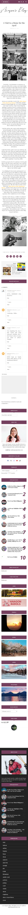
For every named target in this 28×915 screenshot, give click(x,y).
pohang (4, 883)
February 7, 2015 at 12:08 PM (14, 291)
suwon (4, 891)
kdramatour (6, 874)
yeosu (4, 900)
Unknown (9, 309)
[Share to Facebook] (7, 256)
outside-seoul (6, 877)
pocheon (5, 880)
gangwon (5, 859)
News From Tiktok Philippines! (15, 501)
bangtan (5, 851)
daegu (4, 857)
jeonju (4, 871)
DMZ (4, 842)
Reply (8, 298)
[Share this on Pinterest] (14, 256)
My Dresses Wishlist (12, 557)
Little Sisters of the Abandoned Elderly (14, 101)
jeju (4, 868)
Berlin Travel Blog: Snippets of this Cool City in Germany (16, 486)
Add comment (4, 374)
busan (4, 854)
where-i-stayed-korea (8, 897)
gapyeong (5, 862)
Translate (12, 473)
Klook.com (4, 570)
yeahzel (9, 327)
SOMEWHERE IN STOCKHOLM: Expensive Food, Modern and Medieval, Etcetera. (15, 525)
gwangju (5, 865)
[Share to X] (11, 256)
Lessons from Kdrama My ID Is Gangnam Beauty (15, 494)
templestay (5, 894)
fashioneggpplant (11, 290)
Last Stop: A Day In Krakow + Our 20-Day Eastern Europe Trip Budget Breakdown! (17, 533)
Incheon (5, 845)
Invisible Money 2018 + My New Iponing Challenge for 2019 (15, 540)
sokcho (4, 888)
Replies (9, 302)
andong (4, 848)
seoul (4, 885)
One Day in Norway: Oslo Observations (14, 516)
